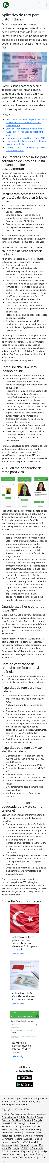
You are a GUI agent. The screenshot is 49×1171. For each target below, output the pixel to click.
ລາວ (36, 1151)
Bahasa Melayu (9, 1117)
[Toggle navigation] (43, 4)
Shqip (27, 1135)
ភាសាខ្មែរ (43, 1151)
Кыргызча (26, 1151)
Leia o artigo (18, 953)
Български (7, 1145)
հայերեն (6, 1148)
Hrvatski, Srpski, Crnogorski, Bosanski (20, 1123)
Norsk (18, 1132)
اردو (40, 1157)
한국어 (5, 1151)
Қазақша (14, 1151)
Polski (39, 1132)
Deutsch (6, 1120)
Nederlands (7, 1132)
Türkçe (5, 1142)
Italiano (15, 1126)
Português (7, 1135)
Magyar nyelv (32, 1129)
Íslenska (6, 1126)
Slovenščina (7, 1138)
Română (18, 1135)
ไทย (21, 1157)
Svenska (28, 1138)
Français (38, 1120)
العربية (33, 1142)
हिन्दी (41, 1145)
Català (22, 1117)
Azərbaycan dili (18, 1114)
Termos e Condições (28, 1101)
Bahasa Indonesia (37, 1114)
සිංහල (38, 1154)
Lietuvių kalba (17, 1129)
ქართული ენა (36, 1148)
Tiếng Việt (15, 1142)
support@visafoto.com (26, 1098)
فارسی (16, 1148)
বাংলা (16, 1145)
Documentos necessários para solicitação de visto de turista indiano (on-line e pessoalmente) (26, 122)
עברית (34, 1145)
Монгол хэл (9, 1154)
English (5, 1114)
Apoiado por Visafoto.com (14, 1104)
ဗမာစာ (20, 1154)
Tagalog (38, 1138)
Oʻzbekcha (29, 1132)
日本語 (24, 1148)
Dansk (40, 1117)
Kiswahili (26, 1126)
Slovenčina (38, 1135)
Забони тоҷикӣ (9, 1157)
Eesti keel (16, 1120)
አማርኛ (25, 1142)
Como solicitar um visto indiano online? (25, 128)
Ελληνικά (24, 1145)
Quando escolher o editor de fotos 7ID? (25, 138)
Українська (30, 1157)
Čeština (30, 1117)
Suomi (18, 1138)
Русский (30, 1154)
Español (27, 1120)
